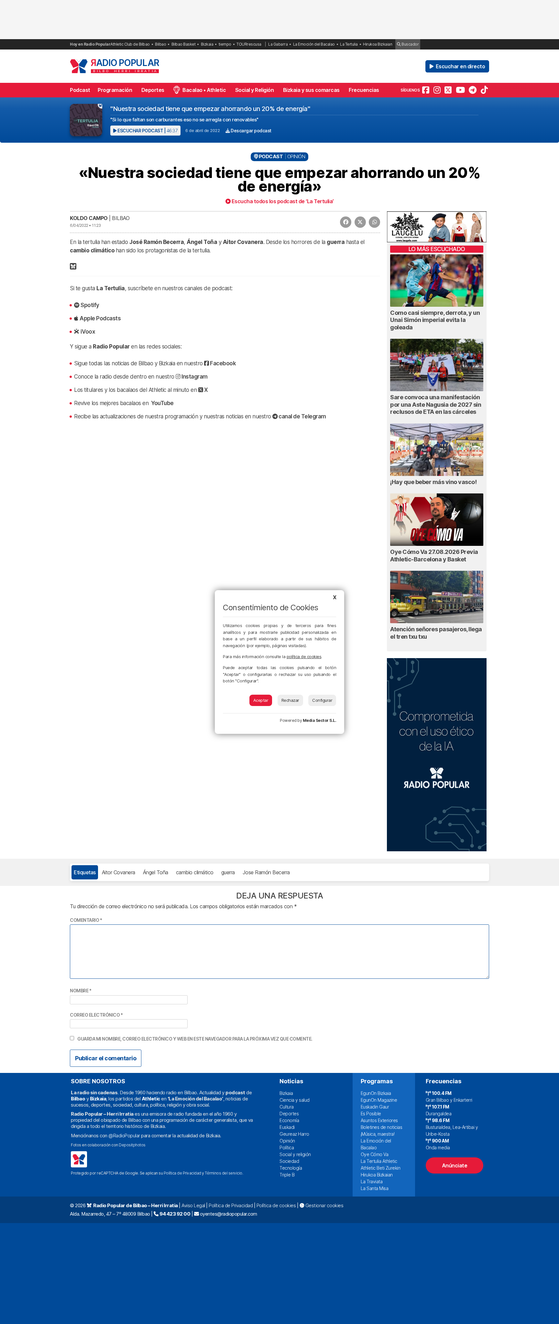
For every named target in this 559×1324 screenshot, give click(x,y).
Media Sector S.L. (319, 720)
